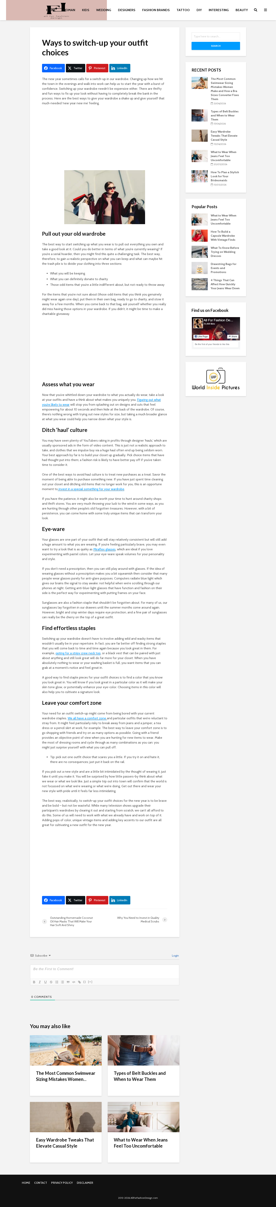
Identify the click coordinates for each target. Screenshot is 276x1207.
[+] (90, 981)
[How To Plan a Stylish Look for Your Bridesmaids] (200, 176)
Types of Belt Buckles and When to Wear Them (140, 1076)
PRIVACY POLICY (62, 1183)
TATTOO (183, 10)
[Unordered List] (62, 982)
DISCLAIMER (85, 1183)
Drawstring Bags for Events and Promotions (223, 268)
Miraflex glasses (104, 549)
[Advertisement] (104, 139)
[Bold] (34, 982)
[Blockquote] (68, 982)
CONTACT (40, 1183)
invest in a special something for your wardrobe (91, 489)
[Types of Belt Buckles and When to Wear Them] (143, 1050)
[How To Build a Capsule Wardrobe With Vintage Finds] (200, 235)
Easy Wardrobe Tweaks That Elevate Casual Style (65, 1143)
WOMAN (68, 10)
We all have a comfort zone (87, 718)
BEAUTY (242, 10)
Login (175, 955)
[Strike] (51, 982)
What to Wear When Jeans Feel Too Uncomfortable (141, 1143)
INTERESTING (219, 10)
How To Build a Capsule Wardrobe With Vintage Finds (223, 236)
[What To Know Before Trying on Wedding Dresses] (200, 251)
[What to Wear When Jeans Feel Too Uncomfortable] (143, 1117)
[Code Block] (74, 982)
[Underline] (45, 982)
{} (84, 981)
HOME (51, 10)
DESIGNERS (126, 10)
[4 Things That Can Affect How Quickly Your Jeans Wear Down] (200, 284)
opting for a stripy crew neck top (78, 653)
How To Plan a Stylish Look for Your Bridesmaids (225, 176)
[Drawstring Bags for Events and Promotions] (200, 267)
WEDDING (103, 10)
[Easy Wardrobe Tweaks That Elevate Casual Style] (66, 1117)
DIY (199, 10)
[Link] (79, 982)
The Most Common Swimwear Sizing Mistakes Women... (65, 1076)
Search (216, 45)
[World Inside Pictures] (216, 378)
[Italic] (40, 982)
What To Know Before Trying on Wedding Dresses (225, 252)
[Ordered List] (57, 982)
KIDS (85, 10)
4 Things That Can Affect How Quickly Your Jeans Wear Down (225, 284)
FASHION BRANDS (156, 10)
